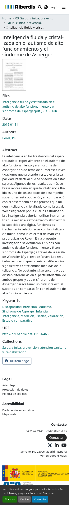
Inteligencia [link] (10, 316)
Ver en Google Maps (53, 455)
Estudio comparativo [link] (17, 320)
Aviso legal (9, 385)
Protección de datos (15, 389)
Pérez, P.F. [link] (9, 138)
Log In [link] (53, 7)
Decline (24, 499)
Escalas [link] (41, 316)
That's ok (10, 499)
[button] (19, 7)
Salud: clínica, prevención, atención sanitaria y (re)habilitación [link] (26, 23)
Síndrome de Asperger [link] (18, 311)
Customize (40, 499)
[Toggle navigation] (64, 7)
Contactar (56, 437)
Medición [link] (27, 316)
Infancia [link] (42, 311)
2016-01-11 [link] (10, 124)
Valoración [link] (55, 316)
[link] (34, 106)
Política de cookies (14, 394)
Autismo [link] (45, 307)
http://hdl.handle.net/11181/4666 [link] (26, 334)
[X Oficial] (50, 445)
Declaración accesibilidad (18, 410)
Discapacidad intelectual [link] (20, 307)
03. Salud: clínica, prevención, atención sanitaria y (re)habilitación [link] (34, 18)
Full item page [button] (18, 361)
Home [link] (6, 18)
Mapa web (9, 414)
